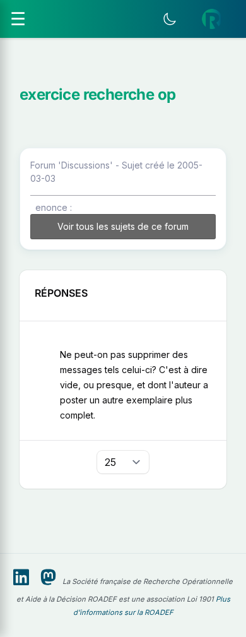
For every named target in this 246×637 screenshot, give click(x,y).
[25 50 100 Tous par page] (123, 462)
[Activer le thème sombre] (169, 19)
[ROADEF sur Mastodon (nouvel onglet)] (48, 577)
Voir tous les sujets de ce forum (123, 226)
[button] (212, 19)
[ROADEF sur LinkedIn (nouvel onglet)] (21, 577)
